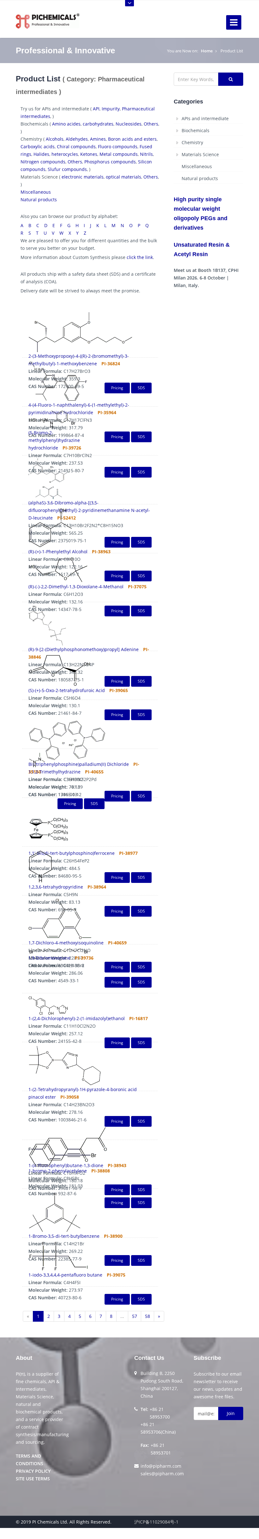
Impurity (111, 109)
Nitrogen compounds (43, 162)
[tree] (208, 149)
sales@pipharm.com (162, 1474)
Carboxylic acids (38, 147)
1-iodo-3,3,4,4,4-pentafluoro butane (65, 1275)
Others (151, 124)
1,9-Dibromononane (49, 958)
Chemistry (192, 142)
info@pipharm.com (161, 1466)
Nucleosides (129, 124)
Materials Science (200, 154)
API (96, 109)
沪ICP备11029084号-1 (156, 1522)
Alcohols (54, 139)
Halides (41, 154)
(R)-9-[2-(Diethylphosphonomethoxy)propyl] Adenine (83, 649)
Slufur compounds (67, 169)
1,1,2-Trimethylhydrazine (54, 772)
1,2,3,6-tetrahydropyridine (55, 887)
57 (134, 1316)
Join (231, 1413)
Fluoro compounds (117, 147)
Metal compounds (118, 154)
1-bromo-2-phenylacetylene (57, 1171)
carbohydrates (98, 124)
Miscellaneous (36, 192)
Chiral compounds (76, 147)
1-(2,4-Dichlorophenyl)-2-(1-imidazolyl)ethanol (76, 1018)
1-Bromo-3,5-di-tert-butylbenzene (63, 1236)
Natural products (39, 200)
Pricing (117, 982)
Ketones (88, 154)
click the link (140, 257)
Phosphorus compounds (110, 162)
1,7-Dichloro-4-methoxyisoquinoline (66, 943)
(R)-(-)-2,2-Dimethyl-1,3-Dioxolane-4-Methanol (75, 587)
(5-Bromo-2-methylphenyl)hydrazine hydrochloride (54, 440)
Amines (98, 139)
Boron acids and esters (132, 139)
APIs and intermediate (205, 118)
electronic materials (83, 177)
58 (147, 1316)
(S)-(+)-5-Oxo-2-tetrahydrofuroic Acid (66, 690)
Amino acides (66, 124)
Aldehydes (77, 139)
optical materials (123, 177)
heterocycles (64, 154)
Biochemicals (195, 130)
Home (207, 51)
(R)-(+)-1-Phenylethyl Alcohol (57, 552)
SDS (141, 982)
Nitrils (146, 154)
